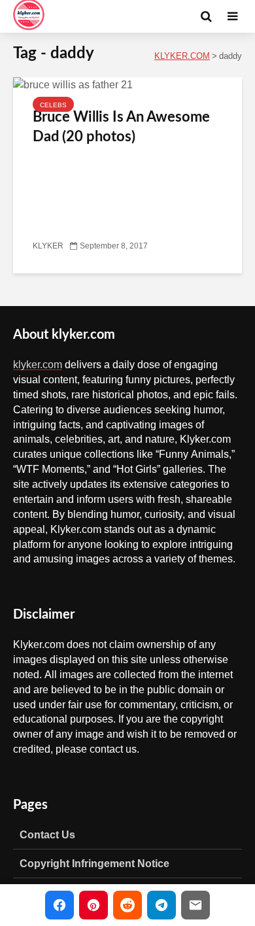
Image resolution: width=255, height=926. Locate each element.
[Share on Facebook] (59, 905)
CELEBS (53, 104)
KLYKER (48, 246)
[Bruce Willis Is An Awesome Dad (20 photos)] (73, 85)
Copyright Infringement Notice (94, 863)
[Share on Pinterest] (93, 905)
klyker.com (37, 364)
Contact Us (47, 834)
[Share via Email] (195, 905)
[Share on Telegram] (161, 905)
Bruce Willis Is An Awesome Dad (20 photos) (121, 127)
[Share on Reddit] (127, 905)
